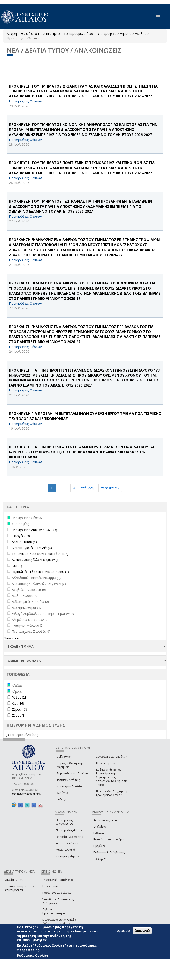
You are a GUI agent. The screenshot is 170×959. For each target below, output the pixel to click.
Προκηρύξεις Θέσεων (69, 830)
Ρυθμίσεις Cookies (32, 955)
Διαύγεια (63, 793)
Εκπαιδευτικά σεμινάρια (109, 839)
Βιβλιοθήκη (64, 757)
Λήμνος (125, 33)
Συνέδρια (99, 859)
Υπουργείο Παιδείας (70, 786)
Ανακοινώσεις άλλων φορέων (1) (36, 560)
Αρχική (12, 33)
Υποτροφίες (106, 33)
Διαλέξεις (99, 827)
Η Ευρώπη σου (105, 763)
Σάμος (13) (19, 709)
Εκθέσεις (98, 833)
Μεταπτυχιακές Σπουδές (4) (32, 548)
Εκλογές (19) (21, 536)
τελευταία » (110, 488)
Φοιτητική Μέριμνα (68, 856)
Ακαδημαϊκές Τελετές (106, 820)
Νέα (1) (17, 566)
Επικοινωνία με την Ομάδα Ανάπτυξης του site (59, 921)
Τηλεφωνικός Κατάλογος (57, 880)
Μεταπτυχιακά (65, 850)
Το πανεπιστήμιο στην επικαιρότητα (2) (40, 554)
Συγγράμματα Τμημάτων (111, 757)
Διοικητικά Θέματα (68, 843)
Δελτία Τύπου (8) (24, 542)
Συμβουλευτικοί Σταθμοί (73, 773)
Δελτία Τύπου (14, 880)
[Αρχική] (27, 17)
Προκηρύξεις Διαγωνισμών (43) (34, 530)
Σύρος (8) (18, 715)
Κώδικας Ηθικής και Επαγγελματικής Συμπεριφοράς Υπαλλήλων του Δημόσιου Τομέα (112, 777)
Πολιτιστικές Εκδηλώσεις (109, 852)
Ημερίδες (99, 846)
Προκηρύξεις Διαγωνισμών (64, 822)
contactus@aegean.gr (26, 793)
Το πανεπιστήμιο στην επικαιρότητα (19, 888)
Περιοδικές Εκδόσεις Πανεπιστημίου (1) (40, 572)
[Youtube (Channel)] (40, 805)
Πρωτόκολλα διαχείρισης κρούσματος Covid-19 (112, 793)
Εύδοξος (62, 799)
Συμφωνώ (122, 930)
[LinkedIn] (33, 805)
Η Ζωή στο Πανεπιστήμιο (40, 33)
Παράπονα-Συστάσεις (56, 893)
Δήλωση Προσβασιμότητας (54, 911)
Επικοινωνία (50, 886)
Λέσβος (140, 33)
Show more (12, 638)
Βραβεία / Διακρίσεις (69, 837)
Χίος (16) (18, 703)
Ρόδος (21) (19, 697)
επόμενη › (88, 488)
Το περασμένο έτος (79, 33)
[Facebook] (20, 805)
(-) (8, 735)
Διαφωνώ (142, 930)
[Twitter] (27, 805)
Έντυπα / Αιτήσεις (68, 780)
